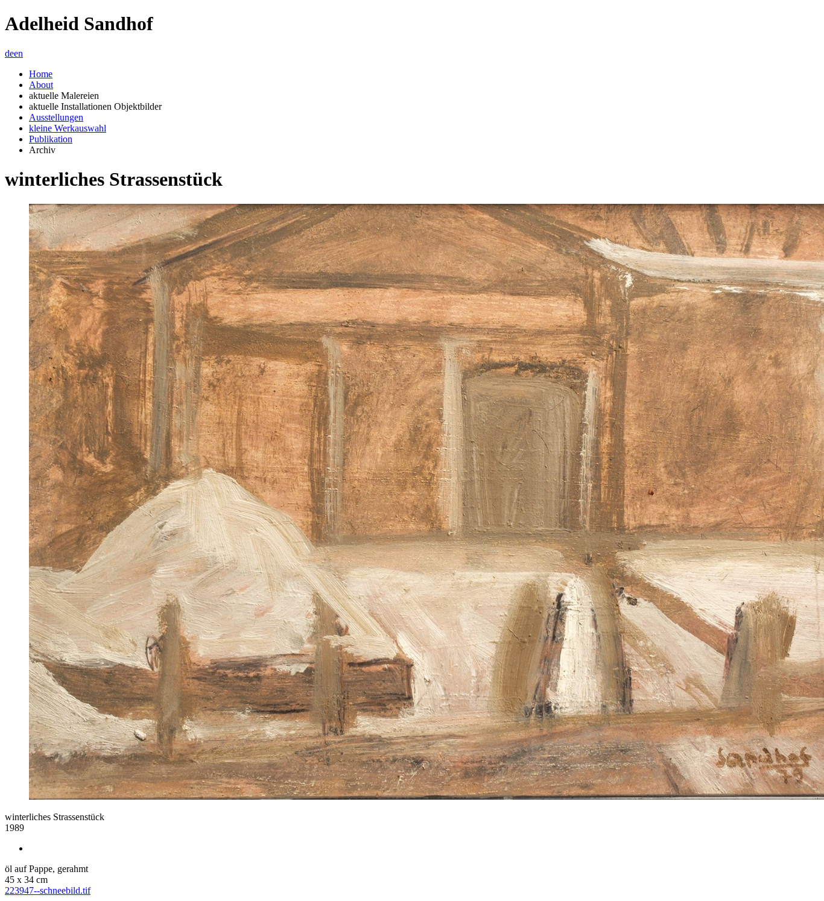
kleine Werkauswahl (67, 128)
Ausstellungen (56, 117)
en (18, 53)
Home (40, 74)
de (9, 53)
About (41, 85)
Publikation (50, 139)
